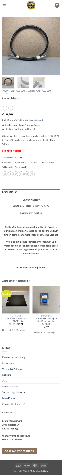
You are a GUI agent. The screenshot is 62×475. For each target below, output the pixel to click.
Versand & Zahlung (12, 368)
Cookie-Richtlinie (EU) (13, 403)
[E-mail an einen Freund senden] (21, 173)
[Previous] (7, 45)
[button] (4, 5)
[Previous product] (10, 108)
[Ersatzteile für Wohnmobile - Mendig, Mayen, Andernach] (31, 5)
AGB (4, 380)
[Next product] (5, 108)
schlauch (22, 167)
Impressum (8, 362)
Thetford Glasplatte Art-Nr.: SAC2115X (16, 319)
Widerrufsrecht (10, 386)
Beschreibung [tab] (9, 192)
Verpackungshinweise (13, 392)
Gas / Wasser (18, 91)
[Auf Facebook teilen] (10, 173)
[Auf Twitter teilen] (15, 173)
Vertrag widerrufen (19, 451)
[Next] (54, 45)
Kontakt (6, 374)
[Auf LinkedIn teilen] (32, 173)
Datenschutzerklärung (13, 357)
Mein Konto (8, 398)
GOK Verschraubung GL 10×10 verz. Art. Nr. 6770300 (46, 321)
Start (5, 91)
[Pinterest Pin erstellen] (26, 173)
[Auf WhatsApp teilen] (5, 173)
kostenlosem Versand (33, 120)
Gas (14, 162)
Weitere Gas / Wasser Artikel (42, 162)
